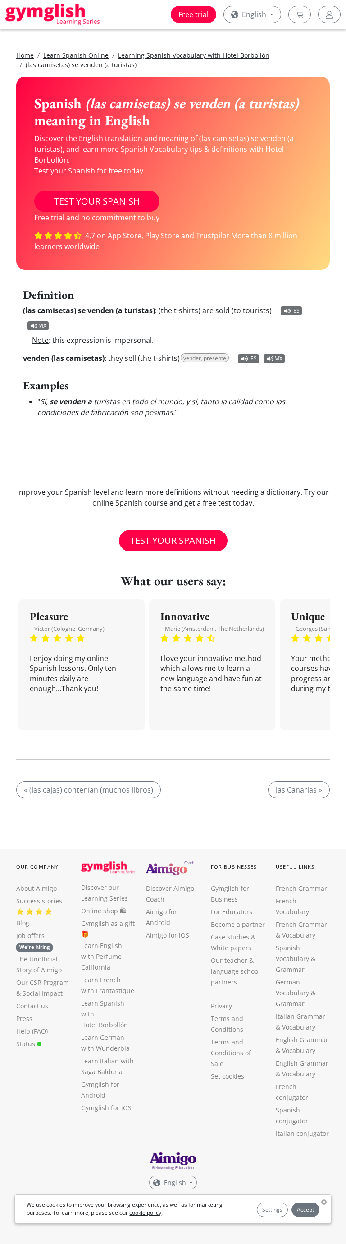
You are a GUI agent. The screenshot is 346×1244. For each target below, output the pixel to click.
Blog (22, 923)
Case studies (230, 937)
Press (24, 1018)
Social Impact (43, 993)
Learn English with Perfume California (101, 956)
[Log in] (329, 14)
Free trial (193, 14)
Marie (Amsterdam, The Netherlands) (214, 628)
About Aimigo (36, 888)
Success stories (39, 901)
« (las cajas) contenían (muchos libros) (88, 790)
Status (26, 1043)
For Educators (231, 911)
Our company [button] (37, 866)
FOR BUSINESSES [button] (234, 866)
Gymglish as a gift (108, 923)
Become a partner (238, 924)
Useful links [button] (295, 866)
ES (296, 310)
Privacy (221, 1006)
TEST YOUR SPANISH (97, 201)
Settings (272, 1209)
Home (25, 55)
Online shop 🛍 (103, 911)
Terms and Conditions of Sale (231, 1053)
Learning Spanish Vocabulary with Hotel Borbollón (193, 55)
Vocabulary (298, 1027)
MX (42, 325)
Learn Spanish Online (76, 55)
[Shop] (299, 14)
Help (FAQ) (32, 1031)
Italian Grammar (300, 1016)
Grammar (290, 969)
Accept (305, 1209)
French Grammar (301, 888)
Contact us (32, 1006)
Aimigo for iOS (167, 935)
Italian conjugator (302, 1133)
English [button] (254, 14)
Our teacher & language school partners (235, 971)
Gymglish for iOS (106, 1107)
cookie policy (145, 1213)
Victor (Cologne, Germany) (69, 628)
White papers (231, 947)
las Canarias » (299, 790)
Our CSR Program (42, 982)
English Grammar (302, 1039)
